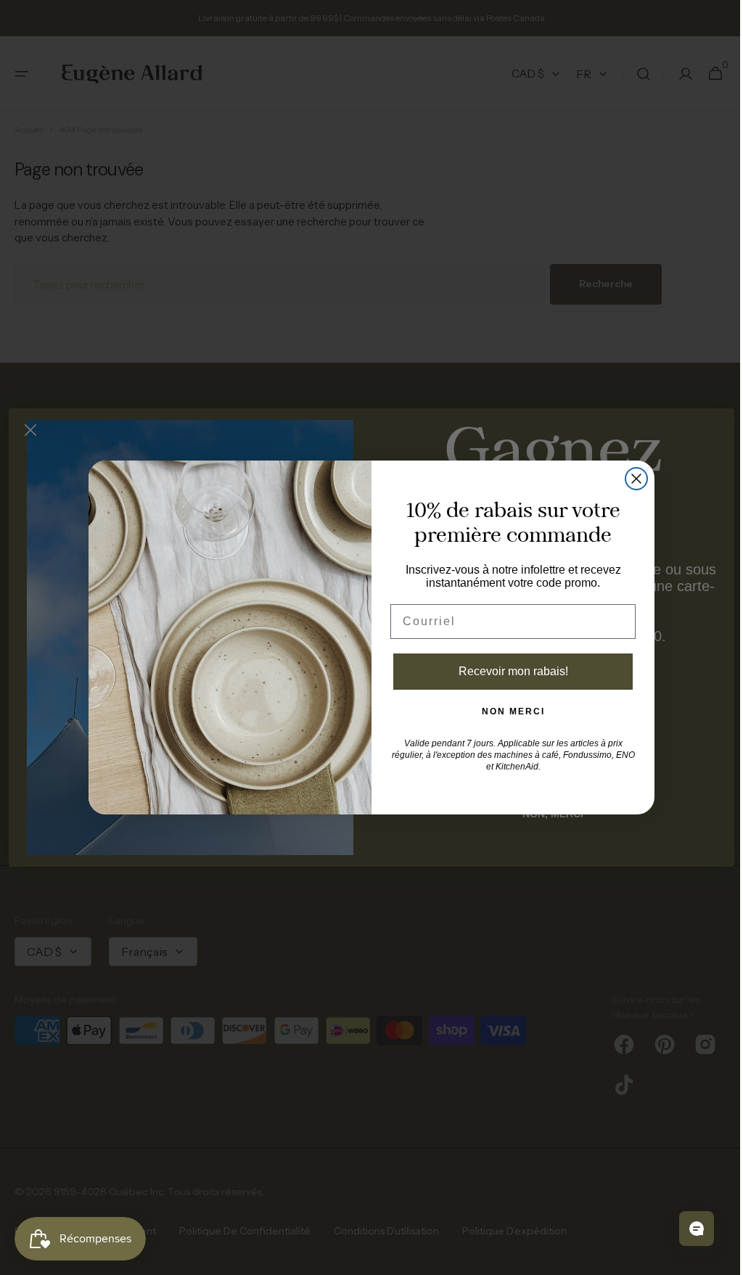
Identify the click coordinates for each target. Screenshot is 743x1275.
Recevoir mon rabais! (507, 671)
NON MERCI (507, 711)
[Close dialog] (631, 479)
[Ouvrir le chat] (685, 1228)
